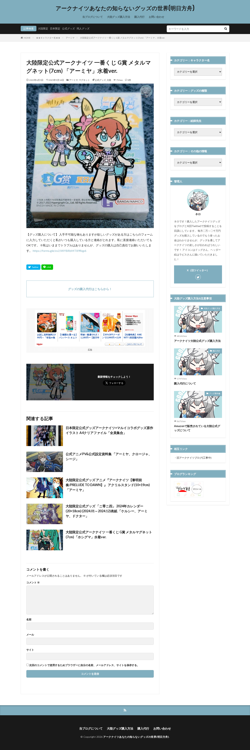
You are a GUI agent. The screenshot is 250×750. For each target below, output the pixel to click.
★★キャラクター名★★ (48, 37)
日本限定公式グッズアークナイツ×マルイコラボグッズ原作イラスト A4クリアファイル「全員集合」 (109, 430)
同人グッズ (83, 28)
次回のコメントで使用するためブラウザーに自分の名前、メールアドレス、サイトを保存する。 (84, 665)
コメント (33, 582)
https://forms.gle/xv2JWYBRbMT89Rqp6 (59, 250)
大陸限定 (43, 28)
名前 (28, 619)
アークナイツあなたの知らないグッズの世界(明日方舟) (125, 8)
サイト (30, 650)
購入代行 (139, 16)
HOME (27, 37)
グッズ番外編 (214, 393)
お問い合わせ (156, 16)
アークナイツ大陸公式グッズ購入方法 (197, 340)
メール (30, 634)
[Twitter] (33, 267)
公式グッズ (68, 28)
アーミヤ (70, 37)
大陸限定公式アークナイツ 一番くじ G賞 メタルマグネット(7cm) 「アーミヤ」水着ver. (122, 37)
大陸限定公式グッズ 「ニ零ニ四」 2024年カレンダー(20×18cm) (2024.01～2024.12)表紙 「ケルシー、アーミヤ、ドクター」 (107, 511)
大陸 (109, 80)
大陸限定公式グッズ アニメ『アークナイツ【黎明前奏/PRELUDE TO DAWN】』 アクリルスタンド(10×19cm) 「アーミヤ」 (108, 485)
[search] (225, 28)
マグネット (84, 80)
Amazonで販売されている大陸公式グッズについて (197, 428)
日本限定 (55, 28)
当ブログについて (92, 16)
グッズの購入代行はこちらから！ (90, 289)
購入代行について (185, 383)
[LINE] (47, 267)
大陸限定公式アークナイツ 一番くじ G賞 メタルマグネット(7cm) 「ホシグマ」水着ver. (109, 534)
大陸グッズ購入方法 (118, 16)
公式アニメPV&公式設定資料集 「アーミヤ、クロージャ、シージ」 (109, 456)
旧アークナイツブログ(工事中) (194, 457)
